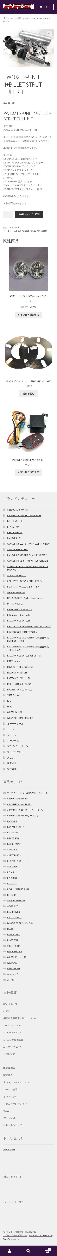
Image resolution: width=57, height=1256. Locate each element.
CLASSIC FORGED (15, 860)
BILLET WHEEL (14, 521)
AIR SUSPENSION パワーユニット (24, 815)
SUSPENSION (13, 695)
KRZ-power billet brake (19, 615)
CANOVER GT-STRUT (17, 549)
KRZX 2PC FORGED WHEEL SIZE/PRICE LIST (29, 626)
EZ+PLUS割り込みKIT (18, 889)
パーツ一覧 (13, 740)
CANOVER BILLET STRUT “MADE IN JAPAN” (28, 543)
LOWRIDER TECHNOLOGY (20, 666)
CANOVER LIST (14, 538)
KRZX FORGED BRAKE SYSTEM (22, 632)
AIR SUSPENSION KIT (23, 231)
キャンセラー (14, 974)
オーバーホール (15, 723)
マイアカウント (15, 751)
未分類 (18, 18)
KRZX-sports (13, 661)
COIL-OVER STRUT (16, 575)
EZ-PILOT (12, 883)
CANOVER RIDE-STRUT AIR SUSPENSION (27, 560)
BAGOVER (12, 821)
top (9, 700)
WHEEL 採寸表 (14, 712)
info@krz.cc (9, 1149)
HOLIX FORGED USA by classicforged (25, 598)
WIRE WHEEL (13, 968)
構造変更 (12, 763)
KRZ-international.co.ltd (19, 609)
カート (10, 729)
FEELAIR (11, 894)
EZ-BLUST (12, 877)
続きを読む (28, 393)
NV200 (10, 928)
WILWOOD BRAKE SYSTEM (20, 717)
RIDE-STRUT (13, 934)
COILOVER (12, 866)
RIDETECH (12, 940)
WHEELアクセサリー (17, 957)
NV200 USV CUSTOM (17, 672)
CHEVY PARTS (14, 855)
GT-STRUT (12, 906)
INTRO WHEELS (15, 603)
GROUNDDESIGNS (16, 592)
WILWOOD (12, 962)
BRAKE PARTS (14, 844)
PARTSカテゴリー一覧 (18, 678)
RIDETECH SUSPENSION (19, 683)
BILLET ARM (13, 832)
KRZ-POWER (13, 911)
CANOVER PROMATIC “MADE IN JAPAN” (27, 555)
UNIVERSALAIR (14, 951)
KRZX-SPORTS (14, 917)
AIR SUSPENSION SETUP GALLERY (24, 515)
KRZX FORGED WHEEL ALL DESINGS (25, 655)
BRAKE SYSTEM (15, 532)
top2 (9, 706)
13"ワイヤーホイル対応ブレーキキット (27, 793)
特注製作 (12, 768)
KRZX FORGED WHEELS (18, 620)
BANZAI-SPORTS (15, 827)
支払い (10, 757)
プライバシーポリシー (19, 746)
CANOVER (12, 849)
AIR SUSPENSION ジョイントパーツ (25, 810)
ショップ (12, 734)
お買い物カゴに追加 (29, 214)
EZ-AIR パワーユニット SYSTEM (23, 586)
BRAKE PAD (13, 526)
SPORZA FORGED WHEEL (19, 689)
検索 (28, 1251)
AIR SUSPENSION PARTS (19, 804)
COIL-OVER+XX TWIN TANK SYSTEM (25, 581)
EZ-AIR (37, 231)
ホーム (10, 18)
